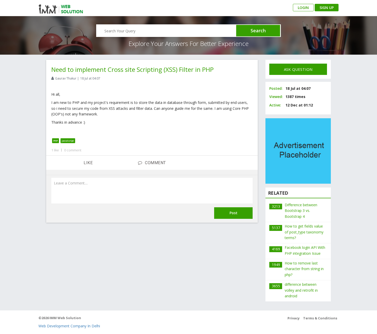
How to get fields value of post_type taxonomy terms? (304, 232)
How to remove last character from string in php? (304, 269)
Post (233, 212)
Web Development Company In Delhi (69, 325)
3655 (276, 285)
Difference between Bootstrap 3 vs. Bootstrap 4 (301, 210)
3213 (276, 206)
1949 (276, 264)
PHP (55, 140)
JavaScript (68, 140)
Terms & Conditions (320, 318)
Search (258, 30)
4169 (276, 249)
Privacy (293, 318)
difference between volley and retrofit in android (301, 290)
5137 (276, 227)
